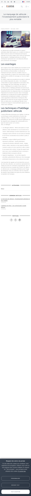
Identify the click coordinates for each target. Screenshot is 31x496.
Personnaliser (15, 478)
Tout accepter (15, 491)
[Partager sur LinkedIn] (19, 219)
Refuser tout (15, 485)
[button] (2, 6)
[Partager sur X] (15, 219)
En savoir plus (22, 471)
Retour (2, 188)
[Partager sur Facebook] (11, 219)
